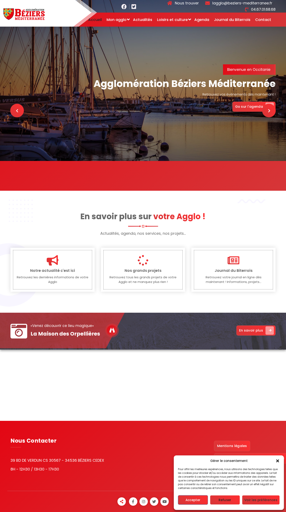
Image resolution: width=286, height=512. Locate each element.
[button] (278, 461)
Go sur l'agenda (249, 106)
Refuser (225, 500)
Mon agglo (116, 19)
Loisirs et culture (172, 19)
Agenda (201, 19)
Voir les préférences (260, 500)
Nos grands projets (143, 270)
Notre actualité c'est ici (52, 270)
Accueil (95, 19)
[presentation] (17, 110)
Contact (263, 19)
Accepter (193, 500)
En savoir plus (251, 330)
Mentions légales (232, 445)
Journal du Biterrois (232, 19)
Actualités (142, 19)
